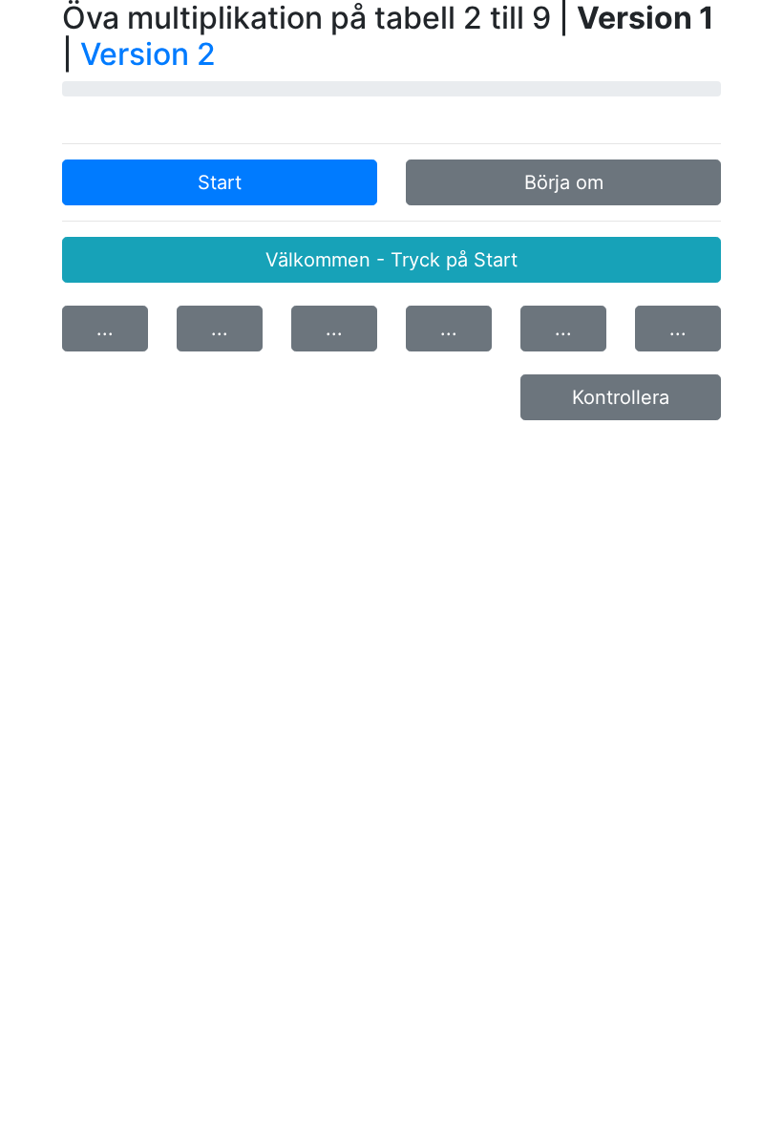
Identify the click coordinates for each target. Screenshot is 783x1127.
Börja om (563, 182)
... (105, 328)
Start (220, 182)
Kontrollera (620, 397)
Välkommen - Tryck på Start (391, 259)
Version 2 (148, 54)
